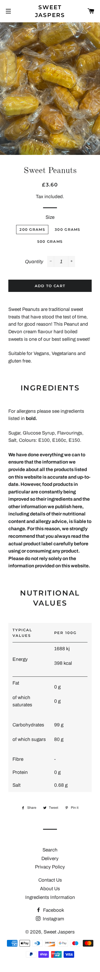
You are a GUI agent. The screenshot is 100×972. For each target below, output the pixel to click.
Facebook (53, 910)
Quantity (34, 261)
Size (50, 217)
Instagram (53, 918)
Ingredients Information (50, 897)
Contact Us (50, 880)
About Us (50, 888)
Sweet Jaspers (50, 11)
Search (50, 850)
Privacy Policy (50, 867)
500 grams (50, 241)
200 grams (32, 229)
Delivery (50, 858)
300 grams (67, 229)
